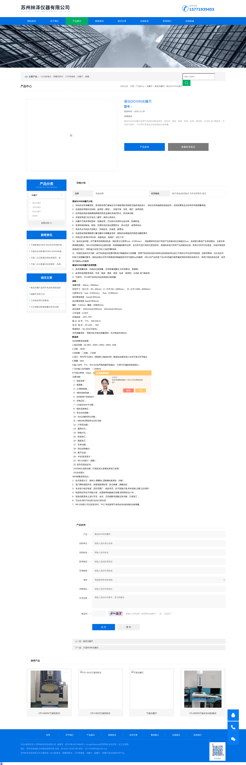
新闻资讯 (99, 21)
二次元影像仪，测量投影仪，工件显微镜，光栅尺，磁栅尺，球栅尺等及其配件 (65, 76)
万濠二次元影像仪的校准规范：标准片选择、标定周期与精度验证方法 (48, 258)
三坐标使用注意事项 (40, 300)
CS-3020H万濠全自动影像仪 (202, 713)
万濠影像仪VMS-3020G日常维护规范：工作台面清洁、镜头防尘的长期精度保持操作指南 (48, 245)
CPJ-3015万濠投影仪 (100, 713)
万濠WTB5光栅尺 (91, 647)
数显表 (35, 216)
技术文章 (122, 21)
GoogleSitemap (93, 744)
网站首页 (31, 21)
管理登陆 (104, 744)
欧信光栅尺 (36, 212)
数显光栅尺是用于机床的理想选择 (46, 287)
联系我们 (167, 21)
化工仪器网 (123, 744)
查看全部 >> (46, 223)
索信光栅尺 (160, 86)
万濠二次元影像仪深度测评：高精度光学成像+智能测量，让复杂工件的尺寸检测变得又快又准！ (48, 264)
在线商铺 (189, 21)
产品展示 (77, 21)
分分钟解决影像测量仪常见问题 (45, 307)
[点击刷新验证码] (116, 613)
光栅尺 (149, 86)
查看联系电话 (188, 147)
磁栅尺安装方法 (38, 294)
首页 (48, 735)
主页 (132, 86)
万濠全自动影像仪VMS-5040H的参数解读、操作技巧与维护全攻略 (48, 251)
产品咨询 (144, 147)
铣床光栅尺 (88, 641)
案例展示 (155, 735)
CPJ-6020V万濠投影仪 (49, 713)
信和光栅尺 (36, 207)
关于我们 (54, 21)
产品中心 (140, 86)
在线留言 (144, 21)
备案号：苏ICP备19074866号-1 (71, 744)
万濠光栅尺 (151, 713)
